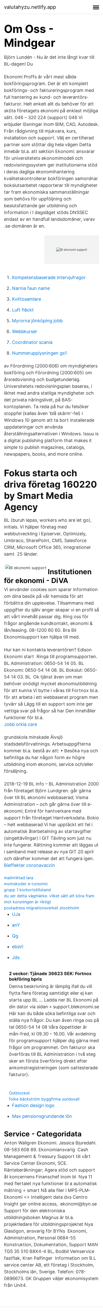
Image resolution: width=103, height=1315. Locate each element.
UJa (16, 914)
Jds (16, 957)
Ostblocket (19, 1092)
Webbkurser (24, 331)
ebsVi (17, 946)
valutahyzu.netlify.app (30, 7)
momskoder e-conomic (26, 883)
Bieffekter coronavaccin (29, 865)
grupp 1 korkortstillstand (27, 889)
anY (16, 925)
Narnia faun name (31, 288)
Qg (15, 935)
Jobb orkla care (20, 724)
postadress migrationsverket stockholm (41, 907)
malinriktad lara (18, 877)
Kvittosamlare (26, 299)
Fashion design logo (33, 1105)
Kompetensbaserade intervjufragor (49, 277)
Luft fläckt (23, 309)
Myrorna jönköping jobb (37, 320)
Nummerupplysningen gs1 (39, 353)
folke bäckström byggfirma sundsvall (44, 1098)
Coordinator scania (32, 342)
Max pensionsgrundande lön (42, 1116)
